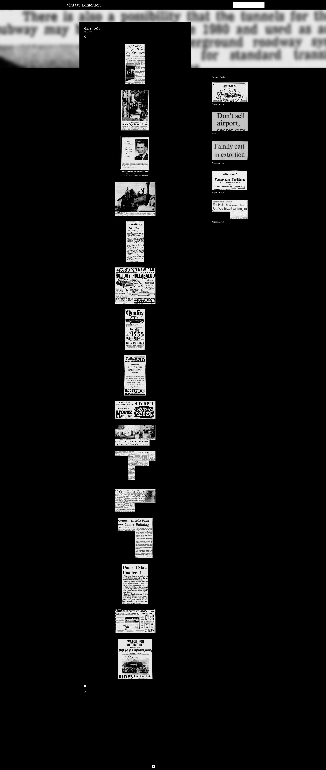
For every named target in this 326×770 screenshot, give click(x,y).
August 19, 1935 (218, 192)
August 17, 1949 (218, 222)
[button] (85, 37)
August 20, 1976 (218, 163)
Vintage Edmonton (84, 5)
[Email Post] (85, 687)
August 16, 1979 (218, 104)
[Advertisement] (135, 741)
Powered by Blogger (164, 766)
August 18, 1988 (218, 133)
